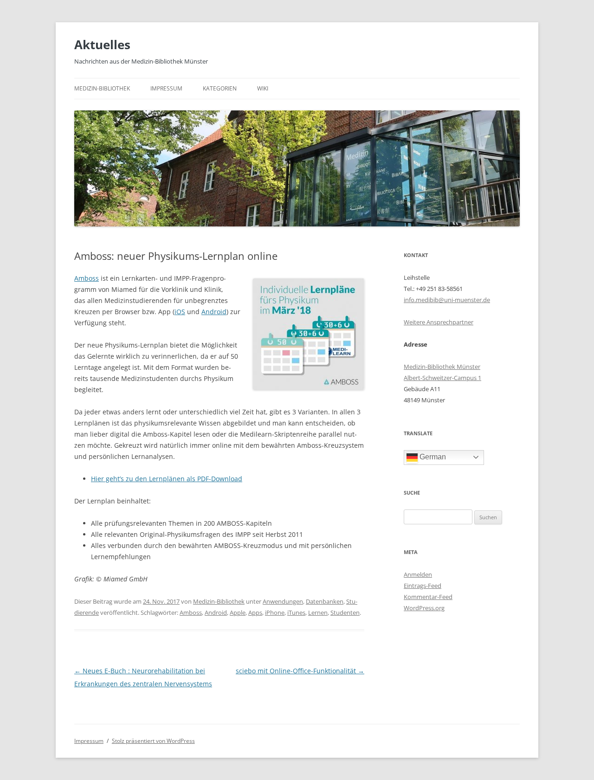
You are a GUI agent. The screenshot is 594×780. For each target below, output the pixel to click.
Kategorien (220, 88)
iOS (179, 311)
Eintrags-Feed (422, 585)
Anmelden (418, 574)
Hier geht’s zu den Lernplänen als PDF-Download (166, 478)
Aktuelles (102, 44)
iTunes (296, 612)
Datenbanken (324, 601)
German (432, 457)
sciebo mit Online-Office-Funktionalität (300, 670)
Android (213, 311)
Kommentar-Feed (428, 597)
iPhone (274, 612)
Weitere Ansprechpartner (438, 322)
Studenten (345, 612)
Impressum (166, 88)
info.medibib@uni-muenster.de (447, 300)
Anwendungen (283, 601)
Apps (255, 612)
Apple (237, 612)
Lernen (318, 612)
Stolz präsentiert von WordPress (153, 741)
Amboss (86, 278)
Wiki (262, 88)
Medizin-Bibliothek (102, 88)
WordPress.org (424, 608)
